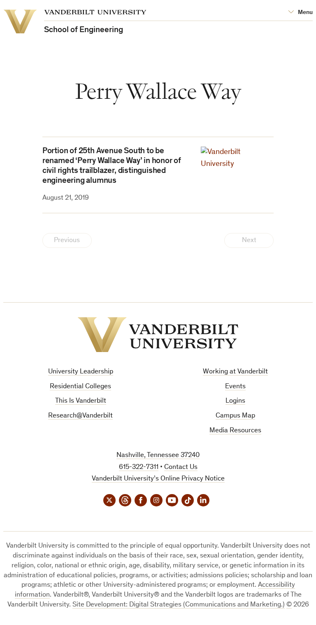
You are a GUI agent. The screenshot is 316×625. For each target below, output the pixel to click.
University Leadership (80, 371)
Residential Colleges (80, 386)
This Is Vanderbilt (80, 401)
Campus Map (235, 416)
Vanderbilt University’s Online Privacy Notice (158, 479)
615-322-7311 (138, 467)
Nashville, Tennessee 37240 (158, 455)
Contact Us (181, 467)
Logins (235, 401)
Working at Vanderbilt (235, 371)
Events (235, 386)
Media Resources (235, 430)
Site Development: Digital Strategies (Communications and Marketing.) (178, 605)
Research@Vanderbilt (80, 416)
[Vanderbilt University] (158, 334)
